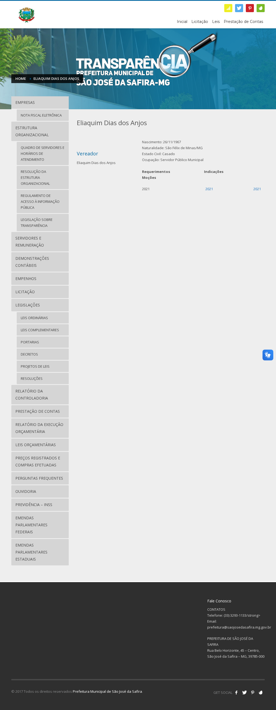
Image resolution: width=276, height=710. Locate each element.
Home (20, 78)
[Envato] (261, 8)
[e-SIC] (228, 8)
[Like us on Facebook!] (236, 692)
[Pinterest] (250, 8)
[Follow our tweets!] (244, 692)
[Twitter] (239, 8)
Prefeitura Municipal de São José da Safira (107, 691)
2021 (209, 188)
